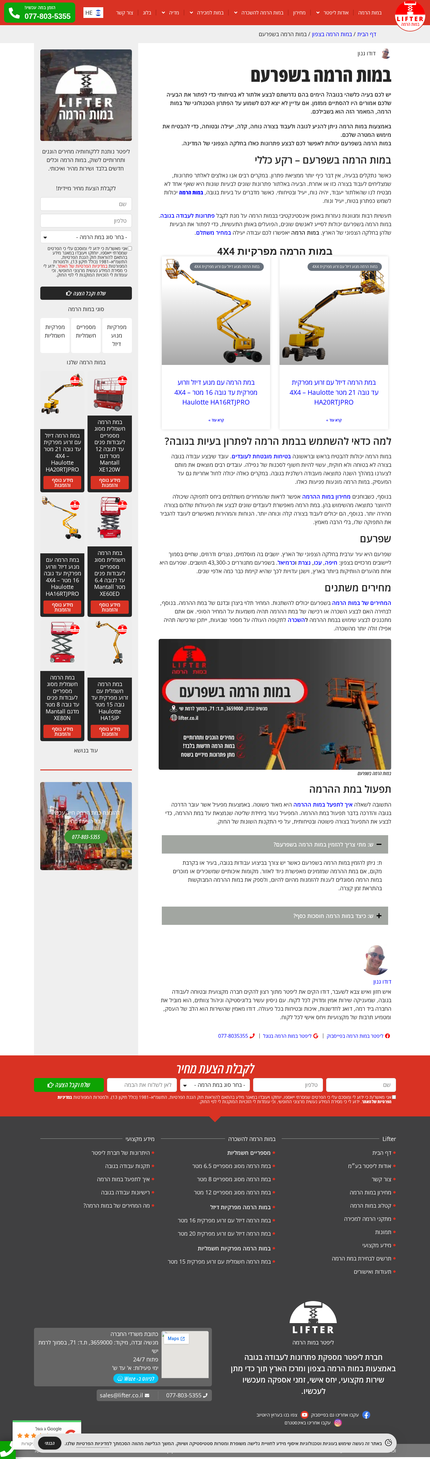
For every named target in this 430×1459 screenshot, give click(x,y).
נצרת (304, 562)
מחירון (299, 12)
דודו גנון (367, 53)
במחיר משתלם (213, 232)
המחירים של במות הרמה (361, 603)
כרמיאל (286, 562)
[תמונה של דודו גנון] (375, 960)
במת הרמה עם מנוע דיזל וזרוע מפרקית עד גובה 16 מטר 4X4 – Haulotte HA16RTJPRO (215, 392)
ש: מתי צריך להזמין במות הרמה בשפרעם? (323, 844)
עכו (318, 562)
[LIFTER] (313, 1317)
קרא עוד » (334, 420)
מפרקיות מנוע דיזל (117, 335)
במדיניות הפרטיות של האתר (82, 266)
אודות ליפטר (336, 12)
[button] (275, 844)
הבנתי (50, 1443)
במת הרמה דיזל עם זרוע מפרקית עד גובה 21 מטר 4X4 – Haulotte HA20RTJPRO (334, 392)
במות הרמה (370, 12)
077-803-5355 (86, 837)
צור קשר (124, 12)
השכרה (296, 619)
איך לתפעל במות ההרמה (323, 804)
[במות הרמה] (410, 15)
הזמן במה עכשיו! (40, 7)
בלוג (147, 12)
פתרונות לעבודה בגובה (187, 215)
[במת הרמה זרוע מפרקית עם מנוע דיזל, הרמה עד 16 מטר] (216, 310)
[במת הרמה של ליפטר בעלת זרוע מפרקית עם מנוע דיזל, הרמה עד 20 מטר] (334, 310)
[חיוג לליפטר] (8, 1449)
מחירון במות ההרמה (326, 496)
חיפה (331, 562)
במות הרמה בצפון (332, 34)
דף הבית (366, 34)
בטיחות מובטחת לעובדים (261, 456)
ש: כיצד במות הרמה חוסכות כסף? (333, 916)
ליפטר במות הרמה (313, 1342)
